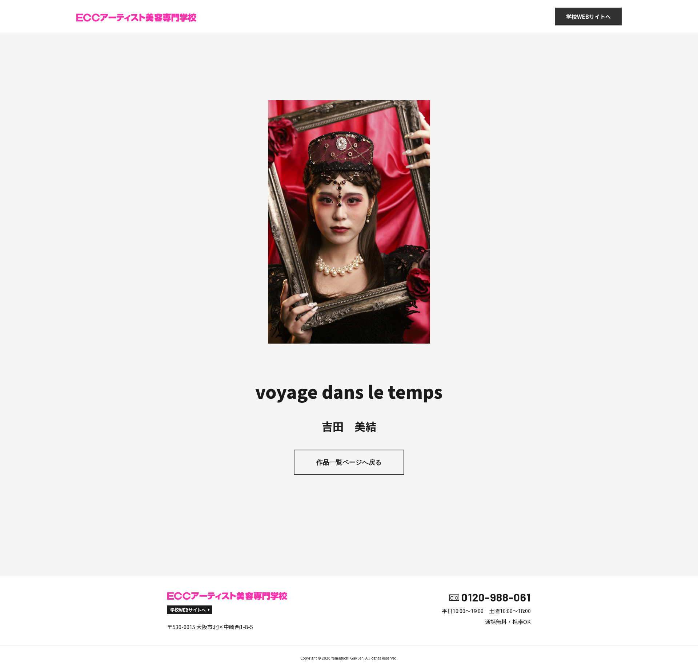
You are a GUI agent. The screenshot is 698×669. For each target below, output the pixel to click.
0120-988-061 (496, 597)
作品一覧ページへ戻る (349, 462)
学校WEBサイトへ (588, 16)
